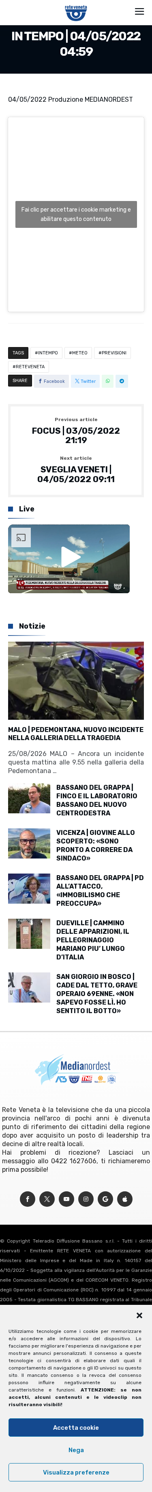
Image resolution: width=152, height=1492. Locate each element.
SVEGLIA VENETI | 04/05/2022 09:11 (76, 470)
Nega (76, 1450)
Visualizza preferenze (76, 1472)
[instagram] (86, 1199)
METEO (80, 353)
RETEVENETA (30, 366)
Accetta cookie (76, 1427)
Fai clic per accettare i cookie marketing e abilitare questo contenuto (76, 214)
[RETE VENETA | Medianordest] (76, 4)
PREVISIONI (114, 353)
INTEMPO (48, 353)
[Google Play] (105, 1199)
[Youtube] (66, 1199)
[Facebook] (27, 1199)
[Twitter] (47, 1199)
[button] (139, 1315)
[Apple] (125, 1199)
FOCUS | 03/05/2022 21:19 (76, 431)
